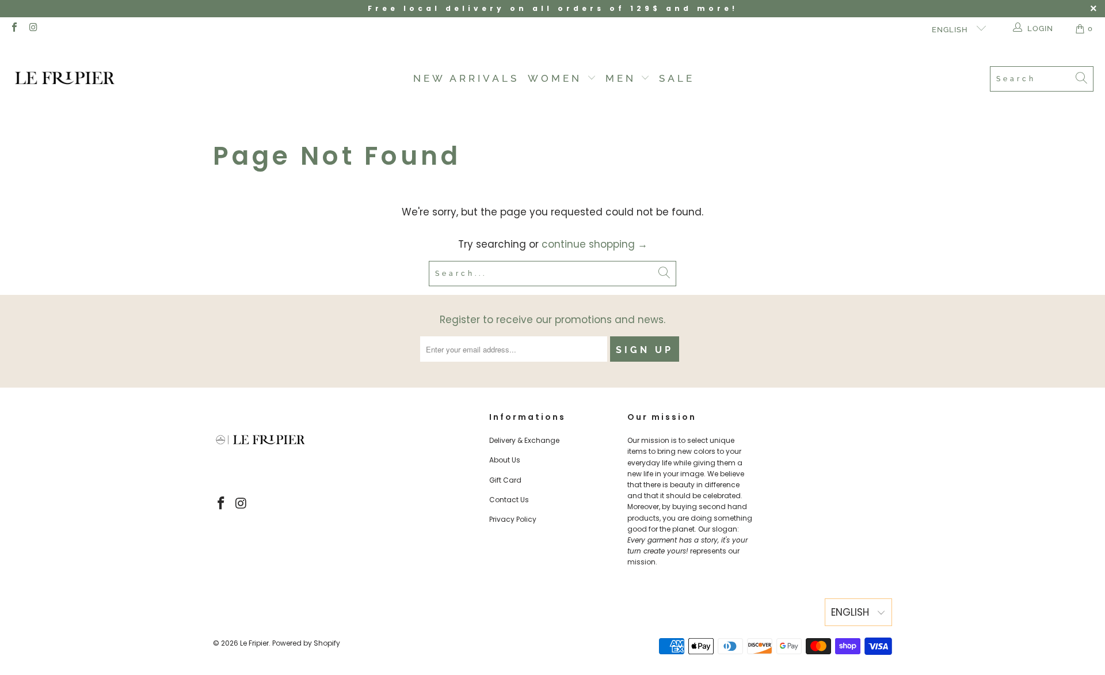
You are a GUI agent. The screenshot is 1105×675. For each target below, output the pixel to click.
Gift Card (505, 480)
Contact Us (509, 500)
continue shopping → (594, 244)
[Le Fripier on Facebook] (14, 28)
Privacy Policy (512, 519)
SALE (677, 78)
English (951, 29)
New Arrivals (466, 78)
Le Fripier (254, 643)
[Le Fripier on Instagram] (33, 28)
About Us (504, 460)
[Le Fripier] (65, 79)
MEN (623, 78)
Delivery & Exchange (524, 440)
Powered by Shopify (306, 643)
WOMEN (557, 78)
